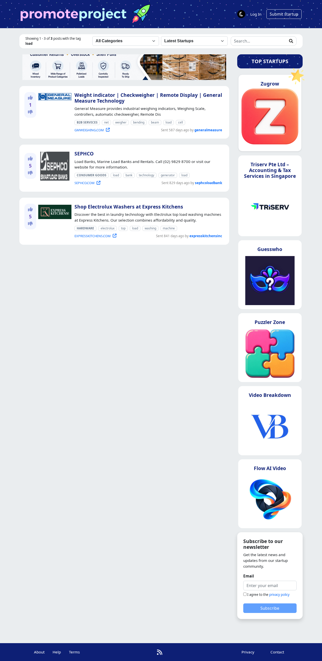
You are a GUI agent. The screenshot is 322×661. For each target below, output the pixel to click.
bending (138, 122)
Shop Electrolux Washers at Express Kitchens (128, 206)
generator (168, 175)
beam (155, 122)
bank (129, 175)
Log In (255, 14)
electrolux (107, 228)
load (169, 122)
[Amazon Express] (124, 66)
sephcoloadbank (208, 183)
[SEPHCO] (53, 165)
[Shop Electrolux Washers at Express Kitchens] (53, 211)
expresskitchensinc (205, 236)
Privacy (248, 651)
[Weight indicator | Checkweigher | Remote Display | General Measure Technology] (53, 95)
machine (169, 228)
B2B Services (87, 122)
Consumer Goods (91, 175)
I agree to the (268, 594)
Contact (277, 651)
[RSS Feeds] (159, 652)
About (39, 651)
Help (57, 651)
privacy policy (279, 594)
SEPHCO (84, 153)
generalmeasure (208, 130)
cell (180, 122)
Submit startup (284, 14)
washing (150, 228)
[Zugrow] (270, 118)
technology (146, 175)
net (106, 122)
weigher (121, 122)
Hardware (85, 228)
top (123, 228)
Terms (74, 651)
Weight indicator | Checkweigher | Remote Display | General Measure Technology (148, 98)
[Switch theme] (241, 14)
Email (248, 576)
